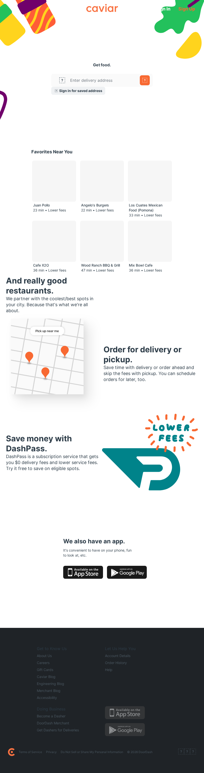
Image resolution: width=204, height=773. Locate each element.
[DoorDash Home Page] (11, 752)
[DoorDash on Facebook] (181, 752)
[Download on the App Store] (83, 572)
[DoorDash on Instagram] (193, 752)
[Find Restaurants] (145, 80)
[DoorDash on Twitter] (187, 752)
